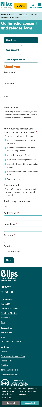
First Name (10, 72)
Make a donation (8, 332)
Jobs (3, 322)
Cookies (4, 365)
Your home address (13, 185)
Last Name (10, 83)
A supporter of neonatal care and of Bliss (22, 173)
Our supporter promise (11, 341)
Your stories (23, 14)
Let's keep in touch (15, 59)
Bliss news (5, 317)
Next (9, 260)
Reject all (10, 403)
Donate (21, 5)
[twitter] (6, 291)
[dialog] (21, 396)
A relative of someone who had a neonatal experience (21, 149)
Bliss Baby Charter (9, 313)
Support (12, 14)
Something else (13, 179)
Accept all (30, 403)
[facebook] (2, 291)
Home (3, 14)
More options (7, 397)
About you (11, 40)
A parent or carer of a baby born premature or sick (21, 141)
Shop (3, 337)
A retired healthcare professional (21, 159)
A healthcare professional (18, 155)
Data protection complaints (13, 356)
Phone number (11, 107)
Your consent (12, 49)
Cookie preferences (9, 374)
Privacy (4, 352)
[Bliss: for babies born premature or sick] (6, 6)
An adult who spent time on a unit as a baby (22, 165)
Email (7, 96)
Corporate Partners (9, 308)
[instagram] (11, 291)
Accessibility (6, 361)
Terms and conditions (10, 370)
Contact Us (6, 304)
